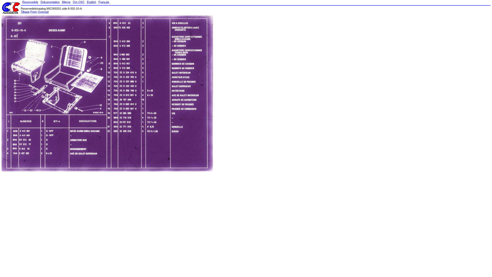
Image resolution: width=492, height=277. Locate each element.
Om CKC (79, 2)
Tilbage (25, 11)
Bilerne (66, 2)
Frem (33, 11)
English (91, 2)
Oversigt (43, 11)
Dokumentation (50, 2)
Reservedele (30, 2)
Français (103, 2)
